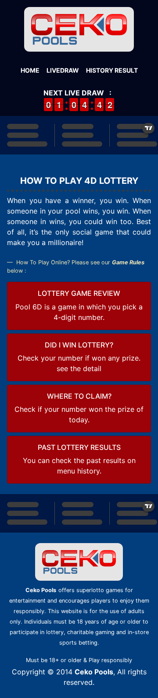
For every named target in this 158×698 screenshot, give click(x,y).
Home (30, 70)
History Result (112, 70)
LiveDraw (63, 70)
